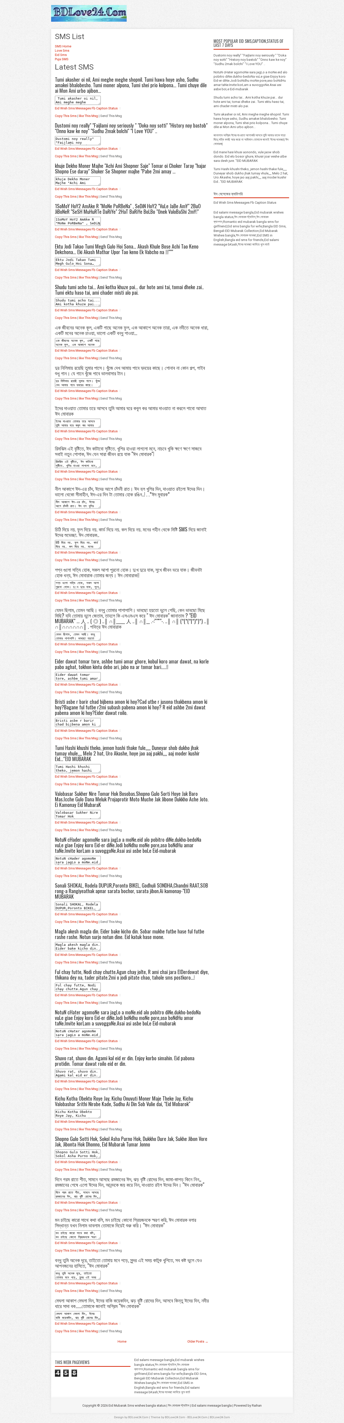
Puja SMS (61, 59)
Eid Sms (61, 55)
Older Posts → (197, 1341)
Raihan (257, 1405)
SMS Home (63, 46)
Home (122, 1341)
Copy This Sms (66, 116)
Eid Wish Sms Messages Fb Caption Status (86, 108)
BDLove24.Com (138, 1417)
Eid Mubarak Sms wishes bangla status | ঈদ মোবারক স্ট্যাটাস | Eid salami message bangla (170, 1405)
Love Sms (62, 50)
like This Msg (88, 116)
